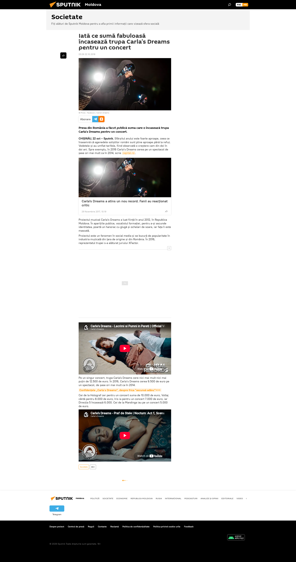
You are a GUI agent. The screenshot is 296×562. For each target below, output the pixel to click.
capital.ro (128, 153)
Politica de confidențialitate (136, 526)
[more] (166, 211)
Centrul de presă (76, 526)
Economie (121, 498)
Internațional (173, 498)
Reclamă (114, 526)
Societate (84, 467)
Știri (93, 467)
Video (239, 498)
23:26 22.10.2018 (87, 54)
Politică (94, 498)
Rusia (159, 498)
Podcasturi (190, 498)
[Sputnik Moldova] (66, 8)
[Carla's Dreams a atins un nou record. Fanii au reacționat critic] (125, 177)
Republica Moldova (142, 498)
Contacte (102, 526)
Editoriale (227, 498)
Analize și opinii (209, 498)
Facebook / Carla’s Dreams (98, 113)
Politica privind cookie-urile (166, 526)
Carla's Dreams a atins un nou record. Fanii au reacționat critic (125, 203)
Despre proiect (56, 526)
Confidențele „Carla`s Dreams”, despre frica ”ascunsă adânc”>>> (120, 390)
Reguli (91, 526)
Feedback (188, 526)
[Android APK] (236, 537)
